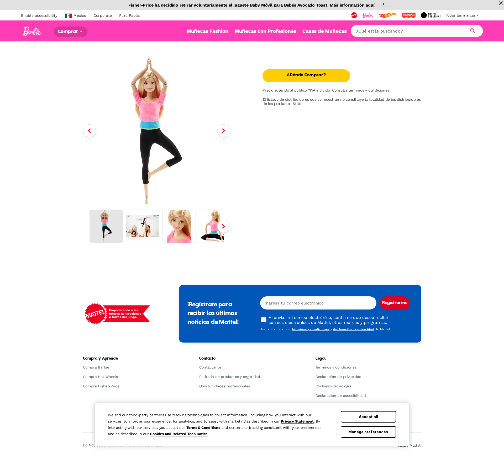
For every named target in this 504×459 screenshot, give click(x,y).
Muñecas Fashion (207, 31)
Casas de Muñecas (324, 31)
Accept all (368, 416)
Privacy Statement (297, 421)
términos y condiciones (368, 90)
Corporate (102, 15)
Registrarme (394, 303)
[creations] (431, 15)
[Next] (383, 4)
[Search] (471, 30)
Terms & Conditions (203, 427)
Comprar (68, 31)
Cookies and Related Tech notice (179, 434)
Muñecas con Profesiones (265, 31)
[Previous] (89, 130)
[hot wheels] (388, 15)
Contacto (207, 358)
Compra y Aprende (100, 358)
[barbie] (368, 15)
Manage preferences (368, 432)
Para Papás (129, 15)
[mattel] (354, 15)
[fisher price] (409, 15)
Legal (321, 358)
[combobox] (417, 31)
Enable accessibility (39, 15)
